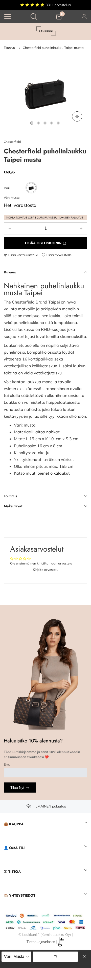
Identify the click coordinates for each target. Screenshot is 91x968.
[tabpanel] (45, 91)
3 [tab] (45, 123)
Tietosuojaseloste (41, 941)
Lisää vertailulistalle (22, 255)
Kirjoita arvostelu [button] (45, 570)
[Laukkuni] (45, 31)
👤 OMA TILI (14, 847)
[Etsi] (33, 16)
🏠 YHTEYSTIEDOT (19, 895)
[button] (9, 228)
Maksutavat (13, 506)
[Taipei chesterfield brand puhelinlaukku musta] (45, 91)
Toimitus (10, 495)
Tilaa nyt (17, 787)
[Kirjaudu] (84, 16)
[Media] (77, 116)
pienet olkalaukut (53, 473)
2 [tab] (38, 123)
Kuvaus (10, 272)
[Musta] (31, 187)
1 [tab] (31, 123)
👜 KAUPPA (14, 823)
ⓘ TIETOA (12, 871)
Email (8, 764)
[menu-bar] (7, 16)
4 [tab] (51, 123)
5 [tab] (58, 123)
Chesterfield (12, 142)
